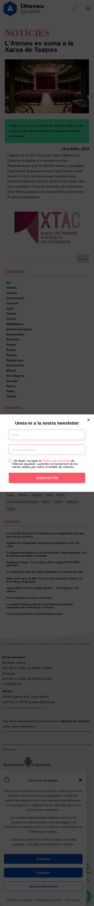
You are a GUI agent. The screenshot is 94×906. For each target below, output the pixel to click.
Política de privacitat (56, 460)
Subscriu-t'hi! (47, 478)
